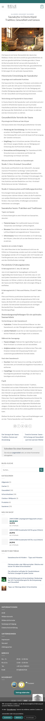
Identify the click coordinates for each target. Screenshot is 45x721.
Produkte (5, 502)
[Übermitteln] (41, 470)
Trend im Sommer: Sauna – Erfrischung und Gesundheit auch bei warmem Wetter (33, 437)
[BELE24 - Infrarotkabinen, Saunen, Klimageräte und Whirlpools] (17, 7)
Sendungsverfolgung (9, 624)
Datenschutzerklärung (10, 628)
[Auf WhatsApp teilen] (15, 426)
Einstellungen (11, 709)
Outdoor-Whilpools (9, 498)
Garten (4, 486)
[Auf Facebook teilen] (18, 426)
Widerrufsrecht (7, 616)
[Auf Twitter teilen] (22, 426)
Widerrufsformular (8, 620)
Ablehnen (18, 717)
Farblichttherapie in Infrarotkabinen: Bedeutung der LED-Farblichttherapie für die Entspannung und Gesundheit (25, 580)
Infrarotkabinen (7, 494)
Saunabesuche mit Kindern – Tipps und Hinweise (25, 557)
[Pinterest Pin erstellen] (26, 426)
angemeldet (16, 453)
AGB (3, 613)
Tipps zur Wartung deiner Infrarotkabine (22, 587)
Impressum (6, 639)
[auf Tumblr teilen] (30, 426)
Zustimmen (7, 717)
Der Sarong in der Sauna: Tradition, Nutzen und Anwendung (10, 437)
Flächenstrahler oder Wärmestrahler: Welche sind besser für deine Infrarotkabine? (25, 565)
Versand (4, 643)
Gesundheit (22, 14)
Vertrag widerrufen (22, 692)
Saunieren (30, 14)
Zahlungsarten (7, 647)
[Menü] (3, 6)
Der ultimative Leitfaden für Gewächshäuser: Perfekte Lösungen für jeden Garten (24, 572)
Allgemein (14, 14)
